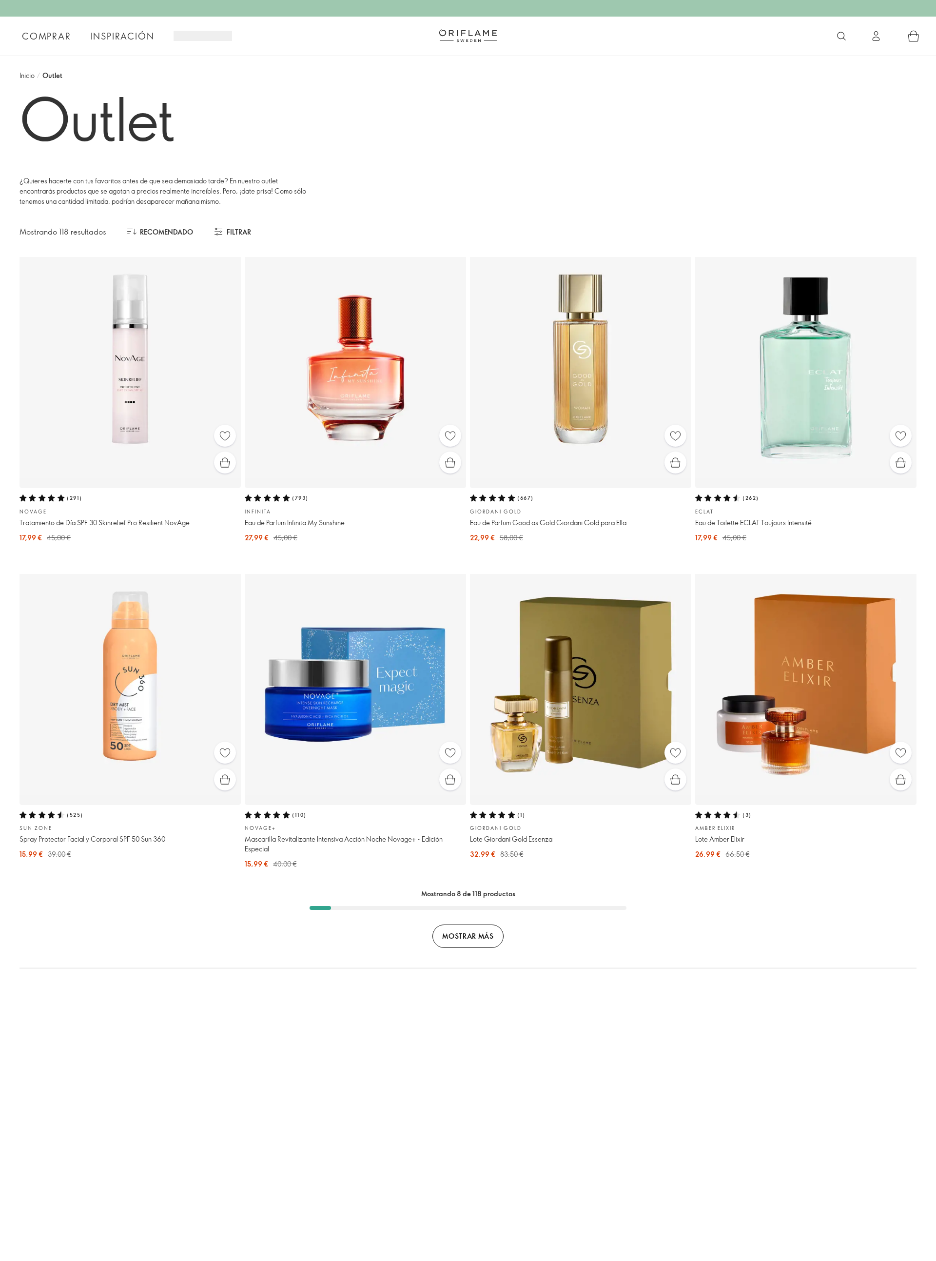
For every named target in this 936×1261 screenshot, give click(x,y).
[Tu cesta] (913, 36)
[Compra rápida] (225, 462)
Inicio (27, 75)
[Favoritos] (225, 436)
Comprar (46, 36)
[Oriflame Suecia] (468, 35)
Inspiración (123, 36)
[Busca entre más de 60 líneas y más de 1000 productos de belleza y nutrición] (841, 36)
